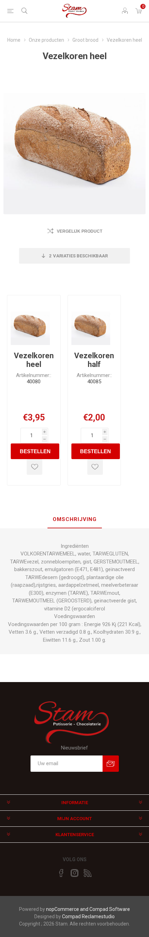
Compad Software (109, 909)
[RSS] (87, 873)
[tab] (74, 519)
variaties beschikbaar (78, 255)
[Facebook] (61, 873)
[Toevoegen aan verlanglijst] (34, 467)
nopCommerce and (67, 909)
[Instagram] (74, 873)
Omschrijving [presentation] (75, 519)
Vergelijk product (79, 231)
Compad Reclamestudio (88, 916)
